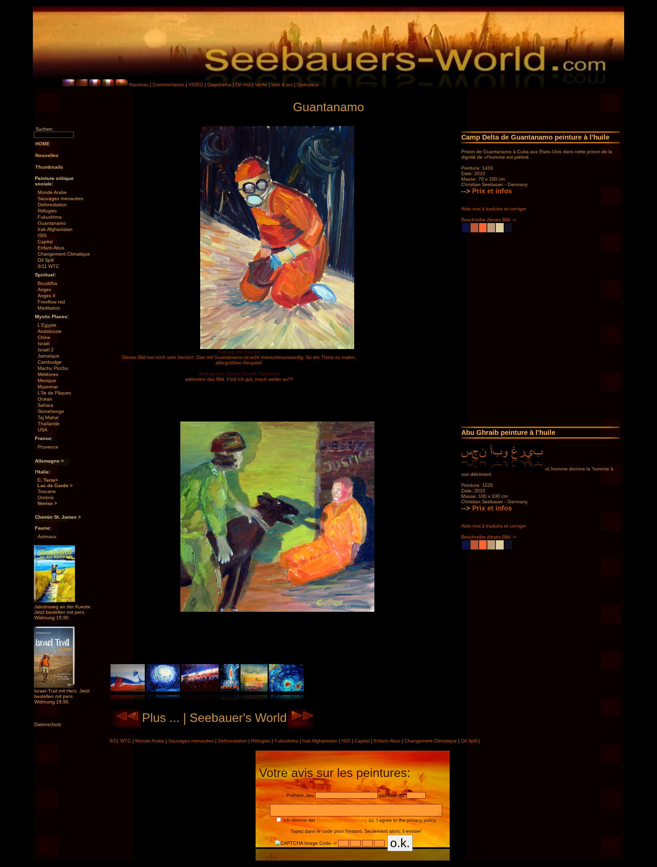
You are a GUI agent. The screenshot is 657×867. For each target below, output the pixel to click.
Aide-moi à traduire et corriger (493, 208)
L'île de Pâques (54, 393)
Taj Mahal (48, 417)
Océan (45, 399)
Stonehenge (51, 411)
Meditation (49, 308)
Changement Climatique (64, 254)
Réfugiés (47, 210)
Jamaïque (48, 356)
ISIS (42, 235)
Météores (48, 374)
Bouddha (47, 283)
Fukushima (50, 217)
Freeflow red (51, 302)
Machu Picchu (53, 368)
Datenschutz (47, 724)
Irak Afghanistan (55, 229)
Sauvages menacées (60, 198)
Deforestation (52, 204)
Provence (48, 447)
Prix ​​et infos (492, 191)
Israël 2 (46, 349)
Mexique (47, 380)
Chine (44, 337)
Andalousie (50, 331)
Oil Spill (46, 260)
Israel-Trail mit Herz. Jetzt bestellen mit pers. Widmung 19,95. (62, 696)
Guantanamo (52, 223)
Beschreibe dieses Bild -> (488, 219)
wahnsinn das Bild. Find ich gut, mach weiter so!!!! (239, 379)
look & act (282, 84)
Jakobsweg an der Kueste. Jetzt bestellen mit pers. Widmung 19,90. (63, 612)
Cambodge (50, 362)
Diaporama (219, 84)
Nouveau (139, 84)
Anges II (46, 295)
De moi (243, 84)
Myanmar (48, 386)
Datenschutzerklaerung (342, 820)
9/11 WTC (48, 266)
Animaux (47, 536)
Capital (45, 241)
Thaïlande (49, 423)
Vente (261, 84)
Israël (44, 343)
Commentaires (168, 84)
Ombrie (46, 497)
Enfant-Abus (51, 247)
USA (42, 429)
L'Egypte (47, 325)
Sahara (45, 405)
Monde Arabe (52, 192)
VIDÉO (196, 84)
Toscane (47, 491)
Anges (44, 289)
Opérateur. (308, 84)
